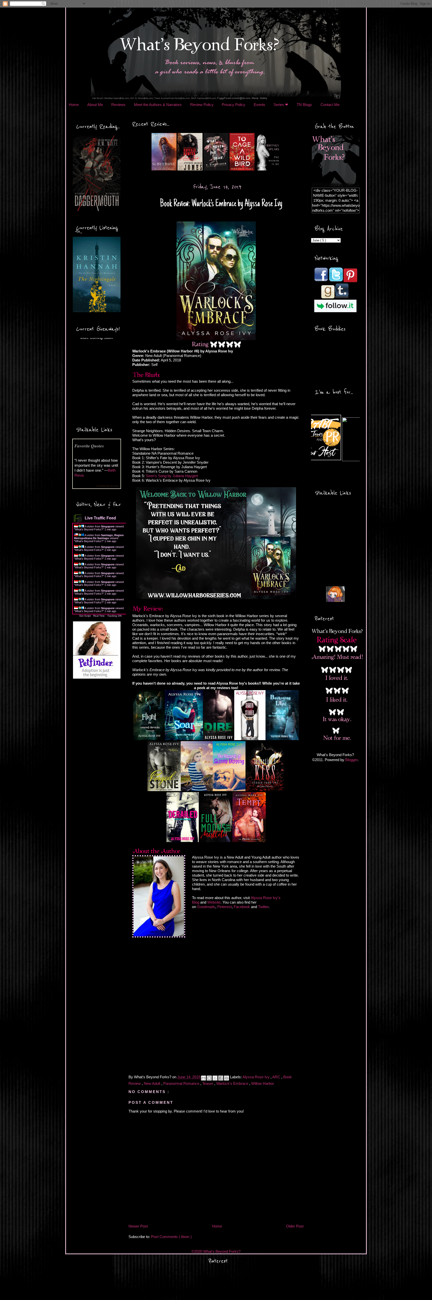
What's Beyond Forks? (89, 529)
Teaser (208, 1083)
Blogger (351, 760)
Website (213, 902)
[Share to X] (215, 1078)
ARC (276, 1077)
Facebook (242, 907)
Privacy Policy (233, 104)
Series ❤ (281, 104)
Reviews (118, 104)
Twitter (263, 907)
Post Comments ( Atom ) (171, 1237)
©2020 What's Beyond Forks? (216, 1251)
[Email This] (203, 1078)
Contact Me (330, 104)
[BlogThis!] (209, 1078)
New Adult (152, 1083)
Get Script (85, 615)
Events (259, 104)
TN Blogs (304, 104)
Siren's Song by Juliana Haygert (172, 476)
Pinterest (224, 907)
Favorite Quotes (89, 446)
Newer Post (138, 1226)
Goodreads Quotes (107, 485)
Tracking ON (114, 615)
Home (74, 104)
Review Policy (202, 104)
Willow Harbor (262, 1083)
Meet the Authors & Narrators (158, 104)
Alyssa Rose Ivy (256, 1077)
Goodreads (206, 907)
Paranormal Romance (181, 1083)
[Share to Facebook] (220, 1078)
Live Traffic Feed (100, 518)
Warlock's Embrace (232, 1083)
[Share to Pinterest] (226, 1078)
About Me (95, 104)
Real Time (99, 615)
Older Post (295, 1226)
